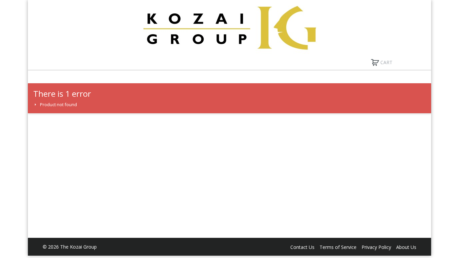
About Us (406, 247)
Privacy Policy (376, 247)
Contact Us (302, 247)
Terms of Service (338, 247)
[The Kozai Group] (229, 27)
